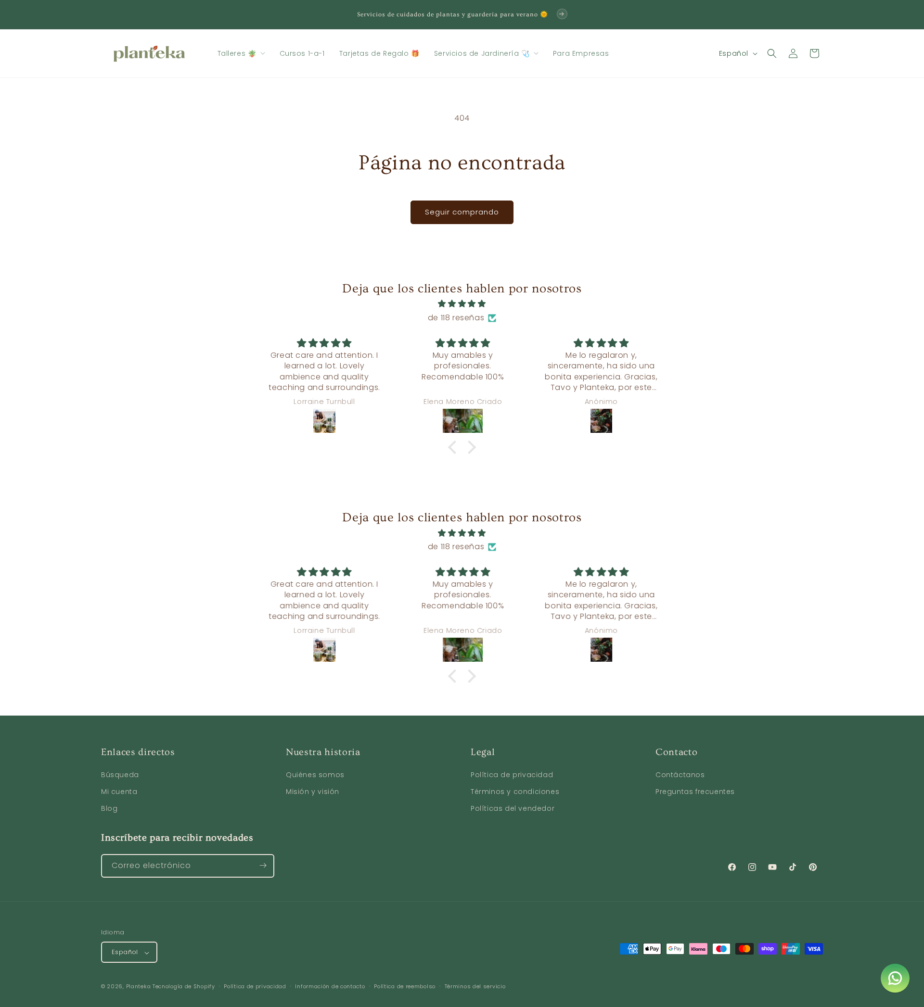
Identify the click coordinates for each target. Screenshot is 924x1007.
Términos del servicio (475, 986)
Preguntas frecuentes (695, 792)
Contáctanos (680, 775)
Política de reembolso (405, 986)
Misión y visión (312, 792)
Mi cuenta (119, 792)
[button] (241, 53)
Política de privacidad (512, 775)
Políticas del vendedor (512, 809)
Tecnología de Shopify (184, 987)
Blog (109, 809)
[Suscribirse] (262, 865)
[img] (462, 304)
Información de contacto (330, 986)
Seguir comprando (462, 212)
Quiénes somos (315, 775)
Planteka (138, 987)
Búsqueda (120, 775)
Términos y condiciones (515, 792)
